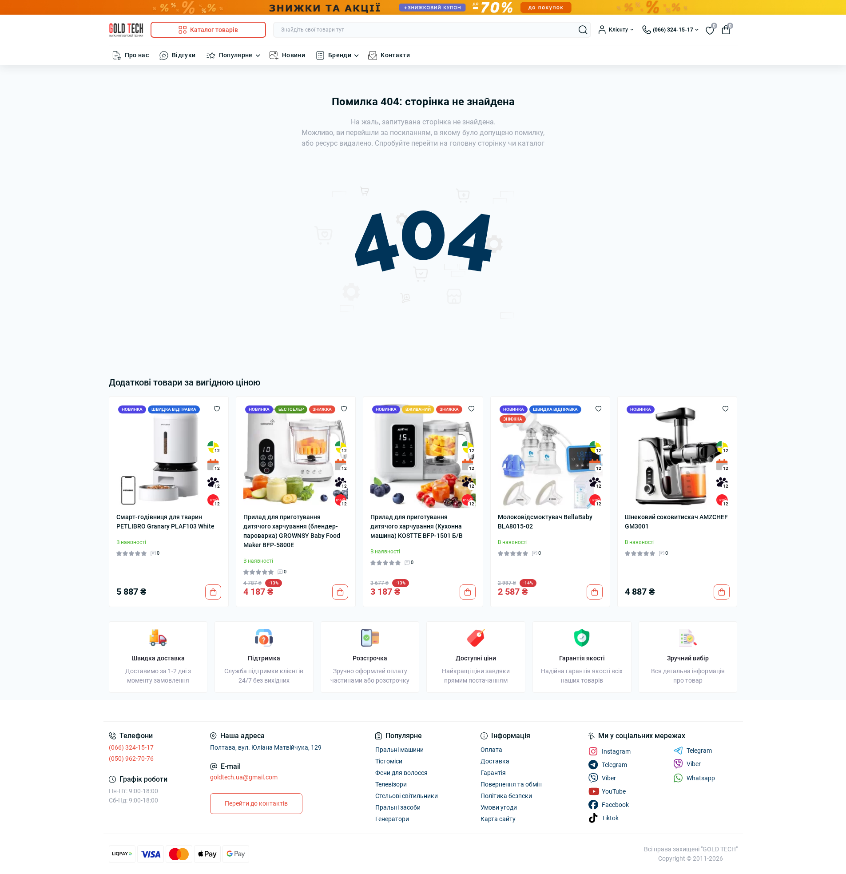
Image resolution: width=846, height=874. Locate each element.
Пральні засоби (398, 807)
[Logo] (126, 30)
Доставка (495, 761)
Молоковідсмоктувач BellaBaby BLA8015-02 (545, 521)
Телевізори (391, 784)
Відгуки (184, 55)
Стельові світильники (406, 795)
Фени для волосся (401, 772)
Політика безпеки (506, 795)
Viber (694, 763)
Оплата (491, 749)
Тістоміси (388, 761)
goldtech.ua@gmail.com (244, 777)
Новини (293, 55)
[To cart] (213, 592)
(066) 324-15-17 (131, 747)
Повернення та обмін (511, 784)
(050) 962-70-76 (131, 758)
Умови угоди (499, 807)
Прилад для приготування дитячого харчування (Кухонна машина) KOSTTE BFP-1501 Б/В (416, 526)
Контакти (395, 55)
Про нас (137, 55)
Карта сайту (498, 818)
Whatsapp (701, 778)
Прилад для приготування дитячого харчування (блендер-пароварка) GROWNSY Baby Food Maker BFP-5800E (291, 530)
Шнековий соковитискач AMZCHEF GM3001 (676, 521)
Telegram (699, 750)
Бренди (339, 55)
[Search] (583, 29)
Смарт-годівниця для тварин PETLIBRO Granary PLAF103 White (165, 521)
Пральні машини (399, 749)
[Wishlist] (217, 408)
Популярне (236, 55)
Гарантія (493, 772)
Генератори (392, 818)
